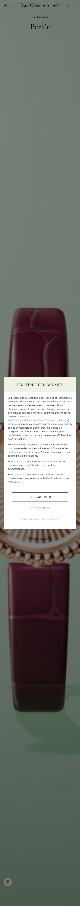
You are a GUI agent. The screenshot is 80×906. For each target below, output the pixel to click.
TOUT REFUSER (40, 508)
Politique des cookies (52, 452)
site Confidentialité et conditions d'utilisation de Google (38, 420)
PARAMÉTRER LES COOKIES (40, 519)
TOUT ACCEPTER (40, 497)
